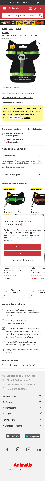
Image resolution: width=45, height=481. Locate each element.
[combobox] (22, 15)
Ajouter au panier (16, 291)
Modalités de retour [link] (15, 323)
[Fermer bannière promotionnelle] (42, 23)
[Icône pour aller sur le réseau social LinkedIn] (39, 449)
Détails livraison (35, 129)
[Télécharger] (7, 477)
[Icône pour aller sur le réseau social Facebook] (7, 449)
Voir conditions (27, 114)
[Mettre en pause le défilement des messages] (37, 2)
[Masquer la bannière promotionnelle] (42, 2)
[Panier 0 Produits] (41, 8)
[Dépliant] (22, 22)
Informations (9, 420)
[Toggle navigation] (4, 8)
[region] (22, 240)
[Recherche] (40, 15)
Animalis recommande (13, 426)
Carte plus (8, 402)
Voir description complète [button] (13, 167)
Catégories (8, 413)
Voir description (8, 38)
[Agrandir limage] (38, 43)
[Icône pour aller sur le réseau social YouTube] (29, 449)
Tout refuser (22, 253)
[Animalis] (14, 8)
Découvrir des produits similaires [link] (17, 97)
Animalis (5, 32)
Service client (9, 396)
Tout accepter (22, 247)
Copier (27, 118)
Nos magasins (9, 408)
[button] (30, 8)
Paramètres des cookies (22, 260)
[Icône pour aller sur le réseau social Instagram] (18, 449)
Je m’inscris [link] (29, 337)
